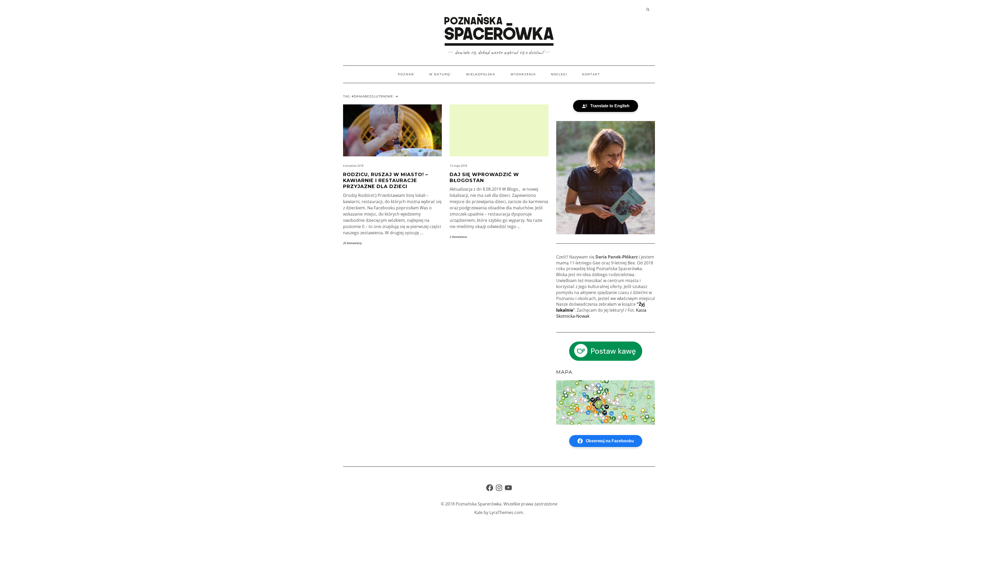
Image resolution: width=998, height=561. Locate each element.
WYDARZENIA (523, 74)
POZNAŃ (406, 74)
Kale (478, 512)
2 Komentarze (458, 237)
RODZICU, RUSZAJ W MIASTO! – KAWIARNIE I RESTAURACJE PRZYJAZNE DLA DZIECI (385, 181)
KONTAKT (591, 74)
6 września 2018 (353, 166)
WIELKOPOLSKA (480, 74)
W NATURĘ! (440, 74)
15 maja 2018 (458, 166)
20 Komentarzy (352, 243)
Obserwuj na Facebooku (610, 441)
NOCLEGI (559, 74)
